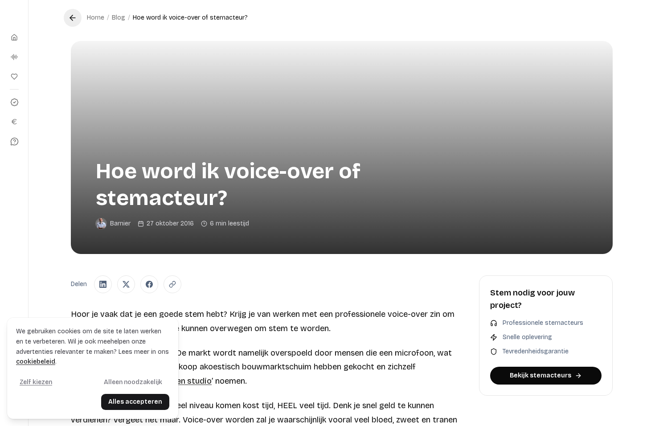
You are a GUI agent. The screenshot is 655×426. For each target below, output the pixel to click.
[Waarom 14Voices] (14, 102)
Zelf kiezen (36, 382)
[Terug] (73, 18)
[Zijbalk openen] (14, 16)
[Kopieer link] (172, 284)
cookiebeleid (35, 361)
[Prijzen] (14, 122)
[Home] (14, 37)
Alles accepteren (135, 402)
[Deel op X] (126, 284)
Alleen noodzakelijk (133, 382)
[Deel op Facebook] (149, 284)
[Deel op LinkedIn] (103, 284)
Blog (118, 17)
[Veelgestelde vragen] (14, 141)
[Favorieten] (14, 77)
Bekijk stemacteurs (540, 375)
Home (95, 17)
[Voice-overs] (14, 57)
